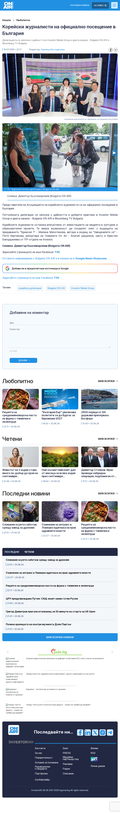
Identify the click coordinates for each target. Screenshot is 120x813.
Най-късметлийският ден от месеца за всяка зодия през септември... (59, 473)
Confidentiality (42, 780)
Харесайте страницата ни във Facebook (30, 277)
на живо (99, 5)
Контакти (40, 748)
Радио (66, 769)
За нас (38, 753)
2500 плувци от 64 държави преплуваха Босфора (95, 415)
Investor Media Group (82, 288)
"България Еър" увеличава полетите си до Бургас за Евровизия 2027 (59, 415)
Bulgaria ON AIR (56, 288)
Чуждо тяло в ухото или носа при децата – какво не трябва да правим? (58, 705)
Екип (65, 748)
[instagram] (102, 732)
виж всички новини (60, 637)
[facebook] (80, 732)
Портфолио (41, 773)
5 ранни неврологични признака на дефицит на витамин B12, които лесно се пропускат (65, 658)
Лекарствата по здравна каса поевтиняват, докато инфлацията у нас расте (60, 674)
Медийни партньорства (71, 758)
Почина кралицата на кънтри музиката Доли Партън (38, 624)
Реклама (67, 764)
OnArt (94, 759)
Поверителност (44, 758)
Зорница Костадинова (53, 49)
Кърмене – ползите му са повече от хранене (46, 689)
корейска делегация (30, 288)
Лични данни (98, 766)
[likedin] (87, 732)
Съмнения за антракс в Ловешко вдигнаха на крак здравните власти (48, 572)
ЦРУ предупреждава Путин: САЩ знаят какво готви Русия (42, 598)
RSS (93, 753)
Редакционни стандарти (42, 768)
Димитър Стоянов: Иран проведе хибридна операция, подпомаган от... (99, 473)
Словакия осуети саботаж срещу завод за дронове (37, 559)
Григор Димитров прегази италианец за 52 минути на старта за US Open (50, 611)
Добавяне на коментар (29, 312)
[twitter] (95, 732)
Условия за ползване (46, 762)
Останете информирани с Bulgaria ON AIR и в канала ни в (54, 258)
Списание (68, 773)
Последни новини (79, 5)
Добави (22, 360)
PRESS (67, 753)
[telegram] (110, 732)
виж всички (106, 381)
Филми (94, 748)
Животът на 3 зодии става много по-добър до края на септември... (20, 473)
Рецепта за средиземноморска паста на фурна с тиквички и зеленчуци (50, 585)
